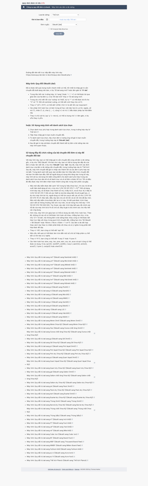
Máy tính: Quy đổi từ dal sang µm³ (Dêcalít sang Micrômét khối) (51, 261)
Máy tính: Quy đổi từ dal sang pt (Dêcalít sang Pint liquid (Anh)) (51, 346)
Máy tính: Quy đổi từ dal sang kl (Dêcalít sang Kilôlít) (47, 317)
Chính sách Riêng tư (67, 469)
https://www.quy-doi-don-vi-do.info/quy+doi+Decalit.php (48, 75)
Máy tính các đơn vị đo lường (63, 7)
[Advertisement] (59, 52)
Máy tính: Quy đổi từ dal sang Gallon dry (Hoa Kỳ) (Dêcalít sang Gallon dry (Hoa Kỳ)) (60, 383)
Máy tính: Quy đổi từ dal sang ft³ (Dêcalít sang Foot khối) (49, 423)
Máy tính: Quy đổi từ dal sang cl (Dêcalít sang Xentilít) (48, 302)
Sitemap (77, 469)
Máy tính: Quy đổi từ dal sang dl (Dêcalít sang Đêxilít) (47, 306)
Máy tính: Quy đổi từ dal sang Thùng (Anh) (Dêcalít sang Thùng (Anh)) (54, 401)
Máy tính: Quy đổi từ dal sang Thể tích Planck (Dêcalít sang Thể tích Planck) (56, 460)
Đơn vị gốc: (45, 25)
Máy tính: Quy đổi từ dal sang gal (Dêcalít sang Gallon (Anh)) (50, 372)
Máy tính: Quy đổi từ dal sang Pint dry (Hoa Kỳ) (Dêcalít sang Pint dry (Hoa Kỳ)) (58, 354)
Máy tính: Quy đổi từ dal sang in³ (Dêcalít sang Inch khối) (49, 419)
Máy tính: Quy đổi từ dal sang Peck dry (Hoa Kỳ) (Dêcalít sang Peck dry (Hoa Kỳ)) (58, 390)
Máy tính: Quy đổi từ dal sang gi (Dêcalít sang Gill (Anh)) (48, 339)
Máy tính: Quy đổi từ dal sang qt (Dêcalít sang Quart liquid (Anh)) (52, 357)
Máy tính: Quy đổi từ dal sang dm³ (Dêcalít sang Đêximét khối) (51, 272)
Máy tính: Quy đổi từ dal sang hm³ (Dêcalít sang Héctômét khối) (52, 280)
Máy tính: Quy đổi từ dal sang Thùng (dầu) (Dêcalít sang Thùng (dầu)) (54, 416)
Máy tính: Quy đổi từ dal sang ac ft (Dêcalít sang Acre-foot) (50, 457)
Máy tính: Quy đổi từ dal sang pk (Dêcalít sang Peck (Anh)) (49, 386)
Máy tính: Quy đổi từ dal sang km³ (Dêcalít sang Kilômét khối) (51, 283)
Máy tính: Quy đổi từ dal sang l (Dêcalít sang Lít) (45, 309)
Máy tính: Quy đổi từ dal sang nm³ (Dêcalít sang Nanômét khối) (51, 257)
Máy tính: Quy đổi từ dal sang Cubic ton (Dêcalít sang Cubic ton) (52, 434)
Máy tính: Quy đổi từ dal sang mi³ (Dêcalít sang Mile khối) (49, 430)
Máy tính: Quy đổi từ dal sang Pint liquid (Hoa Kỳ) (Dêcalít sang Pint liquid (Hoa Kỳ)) (59, 350)
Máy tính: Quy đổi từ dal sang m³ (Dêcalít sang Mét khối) (49, 276)
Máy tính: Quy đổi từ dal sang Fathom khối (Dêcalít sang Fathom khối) (54, 449)
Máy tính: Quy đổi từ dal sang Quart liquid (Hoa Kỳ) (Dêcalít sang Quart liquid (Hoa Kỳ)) (59, 362)
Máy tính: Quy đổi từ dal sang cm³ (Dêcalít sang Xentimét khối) (51, 268)
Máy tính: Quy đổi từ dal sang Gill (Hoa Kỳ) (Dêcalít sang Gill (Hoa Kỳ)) (54, 343)
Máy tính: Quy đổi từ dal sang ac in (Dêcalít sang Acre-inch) (50, 453)
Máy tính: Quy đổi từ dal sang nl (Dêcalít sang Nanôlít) (48, 291)
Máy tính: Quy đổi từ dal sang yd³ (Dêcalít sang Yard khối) (49, 427)
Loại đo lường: (44, 15)
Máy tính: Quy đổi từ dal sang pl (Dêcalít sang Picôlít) (47, 287)
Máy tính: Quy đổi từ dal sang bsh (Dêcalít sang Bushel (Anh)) (51, 394)
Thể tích (33, 132)
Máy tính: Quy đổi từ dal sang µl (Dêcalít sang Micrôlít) (48, 294)
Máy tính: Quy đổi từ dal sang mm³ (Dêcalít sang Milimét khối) (51, 265)
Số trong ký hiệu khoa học (59, 29)
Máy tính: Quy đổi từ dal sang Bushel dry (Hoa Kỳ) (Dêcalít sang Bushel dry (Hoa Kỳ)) (60, 397)
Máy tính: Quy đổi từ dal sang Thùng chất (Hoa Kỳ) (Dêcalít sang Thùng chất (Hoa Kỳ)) (59, 410)
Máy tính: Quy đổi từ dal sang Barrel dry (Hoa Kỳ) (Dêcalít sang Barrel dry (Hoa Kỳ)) (59, 405)
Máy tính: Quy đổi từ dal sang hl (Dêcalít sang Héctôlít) (48, 313)
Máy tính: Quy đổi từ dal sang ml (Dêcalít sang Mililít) (47, 298)
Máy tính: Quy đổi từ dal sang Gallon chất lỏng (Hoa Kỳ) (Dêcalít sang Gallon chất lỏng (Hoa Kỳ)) (58, 377)
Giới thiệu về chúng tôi (54, 469)
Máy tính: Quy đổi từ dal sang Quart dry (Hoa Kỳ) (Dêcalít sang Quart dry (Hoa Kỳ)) (59, 368)
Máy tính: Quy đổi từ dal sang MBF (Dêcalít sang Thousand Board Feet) (54, 442)
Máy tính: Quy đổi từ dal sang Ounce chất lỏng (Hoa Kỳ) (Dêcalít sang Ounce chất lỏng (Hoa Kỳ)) (59, 333)
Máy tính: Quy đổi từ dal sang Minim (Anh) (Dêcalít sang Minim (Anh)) (54, 321)
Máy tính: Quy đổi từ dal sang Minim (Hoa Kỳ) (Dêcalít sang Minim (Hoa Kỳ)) (56, 324)
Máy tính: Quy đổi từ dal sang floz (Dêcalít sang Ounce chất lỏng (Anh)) (55, 328)
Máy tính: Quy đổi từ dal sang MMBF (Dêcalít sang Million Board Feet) (54, 445)
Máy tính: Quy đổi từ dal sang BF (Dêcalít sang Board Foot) (50, 438)
